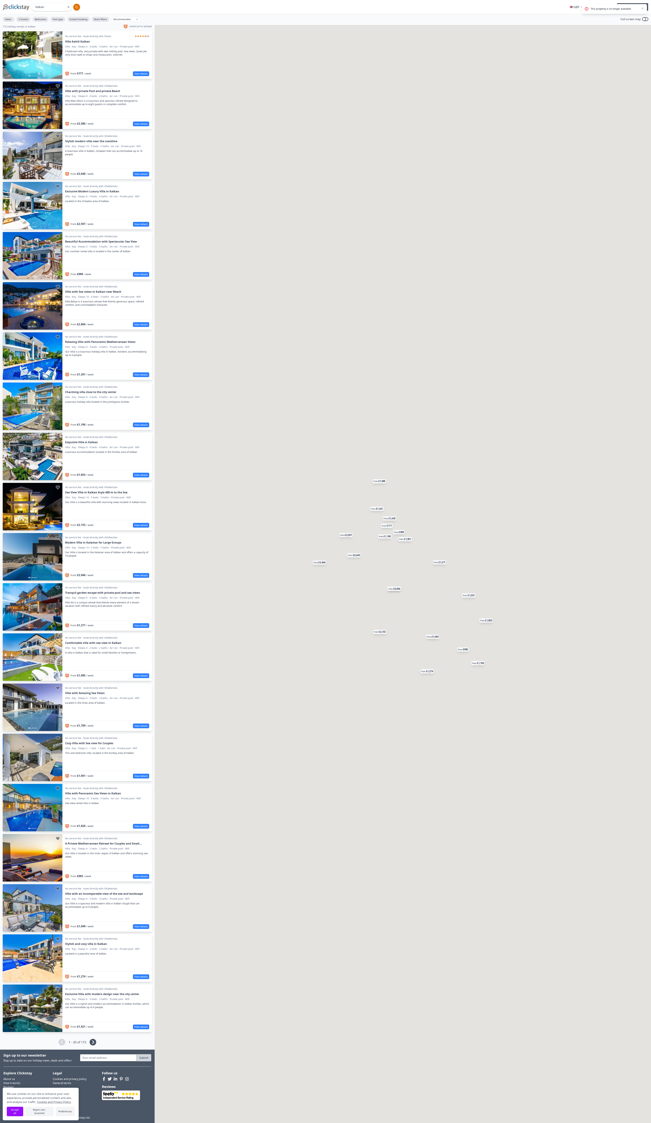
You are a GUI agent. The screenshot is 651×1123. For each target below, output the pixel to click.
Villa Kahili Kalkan (77, 41)
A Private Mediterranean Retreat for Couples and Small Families (102, 844)
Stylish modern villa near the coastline (91, 141)
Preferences (65, 1111)
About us (9, 1079)
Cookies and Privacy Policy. (54, 1102)
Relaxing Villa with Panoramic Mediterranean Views (100, 342)
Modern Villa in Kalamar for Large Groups (93, 542)
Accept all (15, 1111)
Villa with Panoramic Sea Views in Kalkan (93, 793)
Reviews (8, 1087)
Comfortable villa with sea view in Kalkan (93, 643)
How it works (11, 1083)
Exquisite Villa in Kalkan (81, 442)
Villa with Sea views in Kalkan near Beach (93, 292)
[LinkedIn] (115, 1079)
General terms (62, 1083)
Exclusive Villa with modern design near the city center (102, 994)
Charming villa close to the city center (90, 392)
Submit (144, 1058)
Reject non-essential (39, 1111)
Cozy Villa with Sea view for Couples (89, 743)
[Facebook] (104, 1079)
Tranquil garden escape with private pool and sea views (102, 593)
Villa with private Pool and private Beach (92, 91)
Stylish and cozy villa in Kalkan (86, 944)
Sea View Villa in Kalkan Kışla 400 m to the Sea (96, 492)
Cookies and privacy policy (69, 1079)
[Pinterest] (121, 1079)
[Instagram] (127, 1079)
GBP (576, 7)
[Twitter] (110, 1079)
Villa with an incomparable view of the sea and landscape (104, 894)
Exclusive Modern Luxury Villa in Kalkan (92, 191)
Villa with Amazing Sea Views (85, 693)
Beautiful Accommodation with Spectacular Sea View (101, 241)
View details (141, 73)
